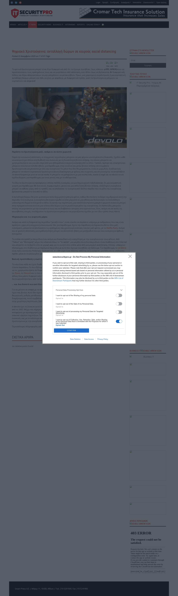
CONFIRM (71, 330)
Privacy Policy (102, 339)
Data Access (89, 339)
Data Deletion (75, 339)
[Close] (131, 257)
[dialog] (89, 298)
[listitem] (89, 290)
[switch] (119, 295)
